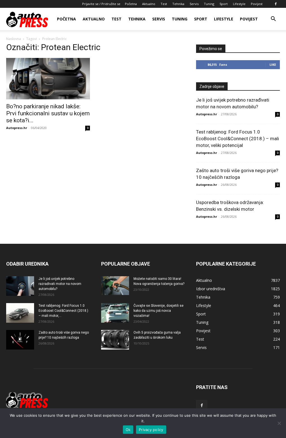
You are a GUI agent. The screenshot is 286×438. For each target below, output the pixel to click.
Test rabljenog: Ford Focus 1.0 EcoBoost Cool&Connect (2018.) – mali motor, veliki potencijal (237, 138)
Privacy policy (151, 429)
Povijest (257, 4)
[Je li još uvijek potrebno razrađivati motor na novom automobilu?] (20, 286)
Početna (131, 4)
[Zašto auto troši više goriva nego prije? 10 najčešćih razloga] (20, 340)
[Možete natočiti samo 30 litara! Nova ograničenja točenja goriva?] (115, 285)
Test (164, 4)
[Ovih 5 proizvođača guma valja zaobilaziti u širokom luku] (115, 340)
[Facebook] (275, 4)
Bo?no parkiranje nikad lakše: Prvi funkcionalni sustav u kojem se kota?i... (48, 113)
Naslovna (13, 38)
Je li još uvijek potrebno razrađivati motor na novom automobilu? (60, 284)
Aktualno (148, 4)
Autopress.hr (16, 128)
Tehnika (178, 4)
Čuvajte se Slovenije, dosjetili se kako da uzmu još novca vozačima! (158, 311)
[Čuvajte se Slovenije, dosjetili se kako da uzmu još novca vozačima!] (115, 313)
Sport (224, 4)
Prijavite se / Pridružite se (101, 4)
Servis (194, 4)
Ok (128, 429)
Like (273, 64)
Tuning (209, 4)
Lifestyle (239, 4)
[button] (273, 19)
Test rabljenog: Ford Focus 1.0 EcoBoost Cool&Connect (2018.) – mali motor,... (63, 311)
